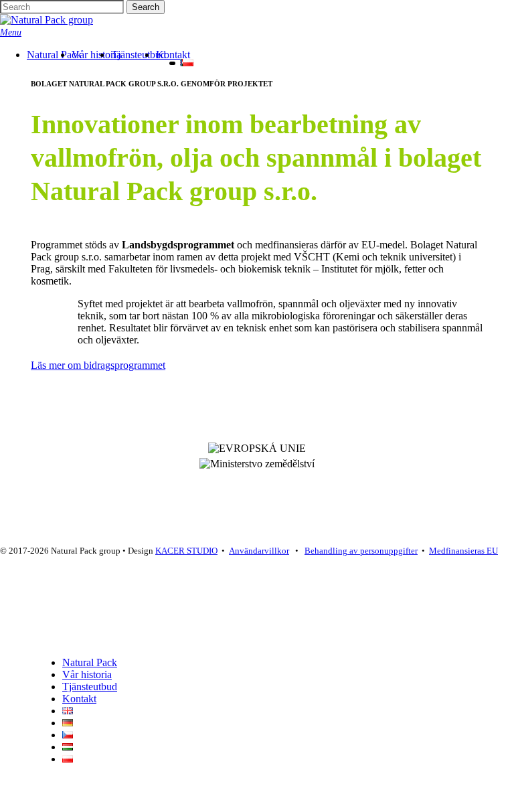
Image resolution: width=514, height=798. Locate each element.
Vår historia (87, 674)
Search (145, 7)
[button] (10, 31)
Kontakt (79, 698)
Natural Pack (89, 662)
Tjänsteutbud (89, 686)
